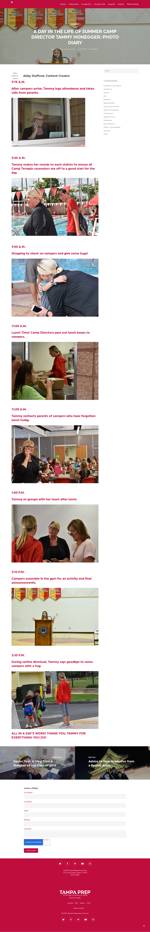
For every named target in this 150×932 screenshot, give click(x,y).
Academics (86, 4)
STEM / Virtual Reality (112, 127)
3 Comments (93, 49)
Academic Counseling (112, 86)
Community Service (111, 106)
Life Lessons (108, 113)
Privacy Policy (78, 908)
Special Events (109, 124)
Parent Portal (132, 4)
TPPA (106, 134)
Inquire (71, 903)
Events (121, 4)
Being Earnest (109, 103)
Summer (75, 24)
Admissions (74, 4)
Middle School (109, 117)
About (63, 4)
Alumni (106, 92)
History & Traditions (111, 110)
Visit (77, 903)
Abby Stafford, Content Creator (64, 49)
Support (111, 4)
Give (88, 903)
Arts (105, 96)
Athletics (107, 99)
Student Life (99, 4)
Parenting (108, 120)
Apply (83, 903)
